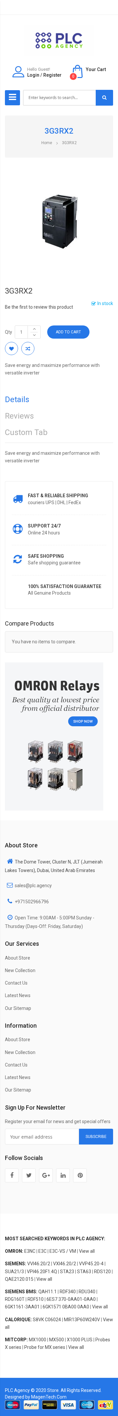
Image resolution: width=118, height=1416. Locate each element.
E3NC (29, 1251)
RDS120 (102, 1271)
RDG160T (15, 1299)
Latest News (17, 995)
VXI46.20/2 (64, 1263)
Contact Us (16, 983)
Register (52, 75)
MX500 (56, 1339)
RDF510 (36, 1299)
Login (33, 75)
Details (17, 399)
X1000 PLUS (79, 1339)
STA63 (84, 1271)
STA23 (67, 1271)
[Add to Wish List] (11, 348)
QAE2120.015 (19, 1279)
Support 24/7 (44, 525)
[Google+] (46, 1175)
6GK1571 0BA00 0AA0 (66, 1306)
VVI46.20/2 (38, 1263)
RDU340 (87, 1291)
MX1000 (37, 1339)
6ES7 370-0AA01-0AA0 (71, 1299)
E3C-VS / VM (62, 1251)
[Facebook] (12, 1175)
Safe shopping (46, 556)
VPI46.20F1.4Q (42, 1271)
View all (87, 1251)
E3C (42, 1251)
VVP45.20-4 (91, 1263)
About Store (17, 958)
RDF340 (68, 1291)
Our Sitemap (18, 1008)
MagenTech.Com (49, 1397)
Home (46, 143)
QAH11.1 (47, 1291)
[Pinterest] (80, 1175)
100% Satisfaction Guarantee (64, 586)
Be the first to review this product (39, 307)
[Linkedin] (63, 1175)
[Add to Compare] (27, 348)
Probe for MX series (44, 1347)
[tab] (59, 401)
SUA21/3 (14, 1271)
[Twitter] (29, 1175)
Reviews (19, 416)
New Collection (20, 970)
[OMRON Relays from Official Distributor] (54, 736)
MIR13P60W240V (82, 1319)
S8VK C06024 (47, 1319)
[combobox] (60, 97)
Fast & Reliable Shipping (58, 495)
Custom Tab (26, 432)
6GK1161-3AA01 (22, 1306)
